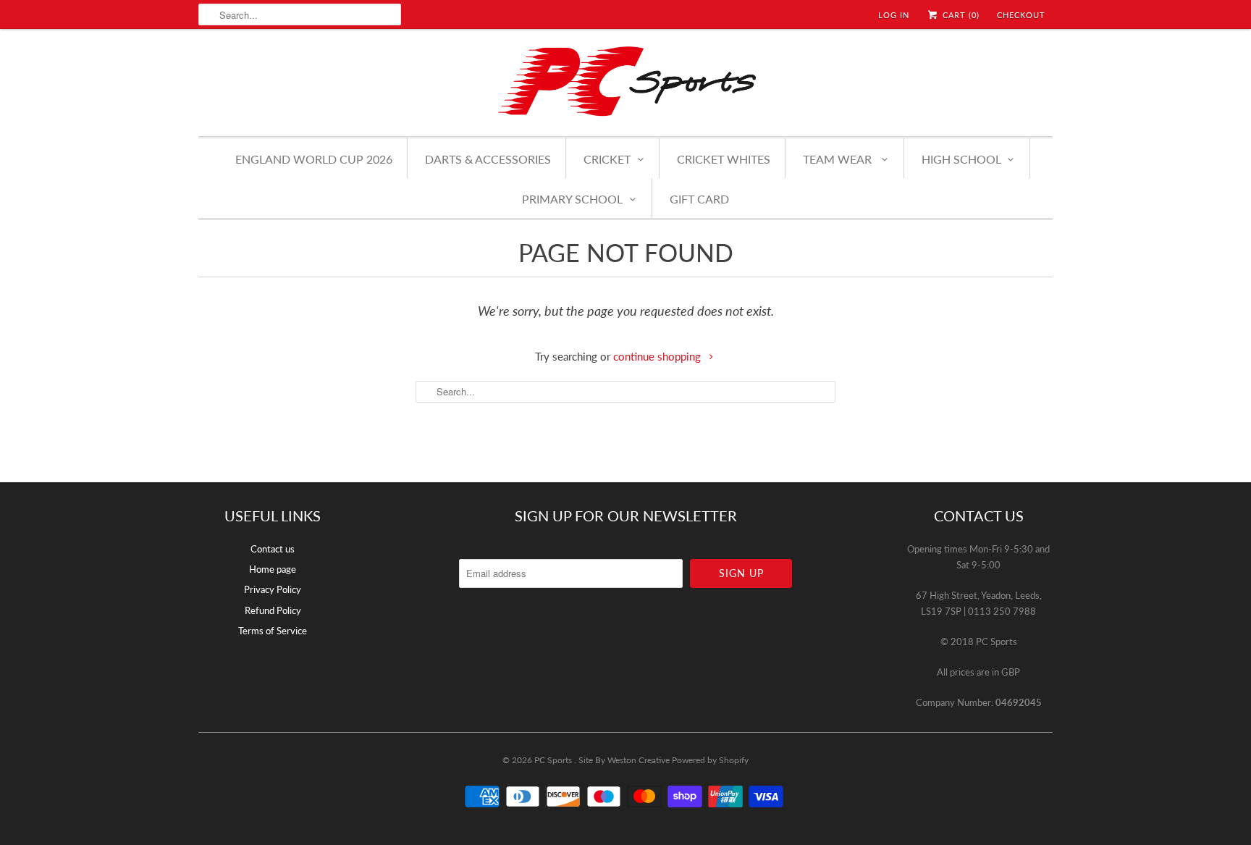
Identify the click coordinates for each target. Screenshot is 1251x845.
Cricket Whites (723, 159)
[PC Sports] (625, 81)
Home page (272, 569)
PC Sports (554, 759)
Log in (893, 15)
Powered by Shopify (710, 759)
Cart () (960, 15)
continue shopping (658, 356)
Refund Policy (273, 610)
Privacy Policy (272, 589)
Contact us (272, 549)
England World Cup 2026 (313, 159)
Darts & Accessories (488, 159)
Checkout (1021, 15)
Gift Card (699, 199)
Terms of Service (272, 630)
